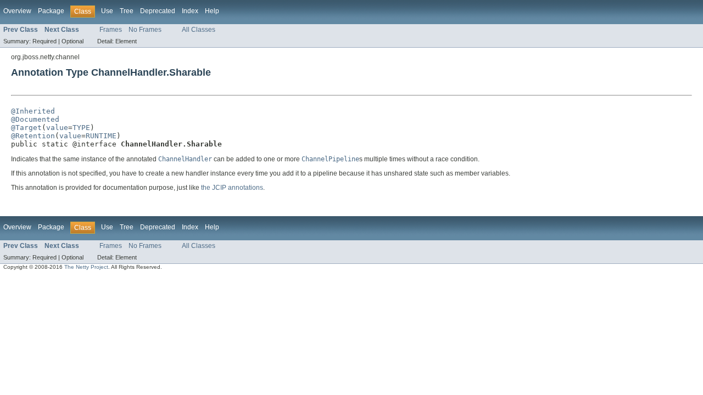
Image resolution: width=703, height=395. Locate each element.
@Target (26, 127)
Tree (126, 11)
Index (190, 11)
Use (107, 11)
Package (51, 11)
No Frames (145, 29)
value (57, 127)
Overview (17, 11)
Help (212, 11)
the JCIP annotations (232, 187)
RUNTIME (101, 136)
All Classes (198, 29)
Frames (110, 29)
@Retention (33, 136)
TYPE (81, 127)
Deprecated (157, 11)
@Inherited (33, 111)
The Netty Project (86, 267)
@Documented (35, 119)
